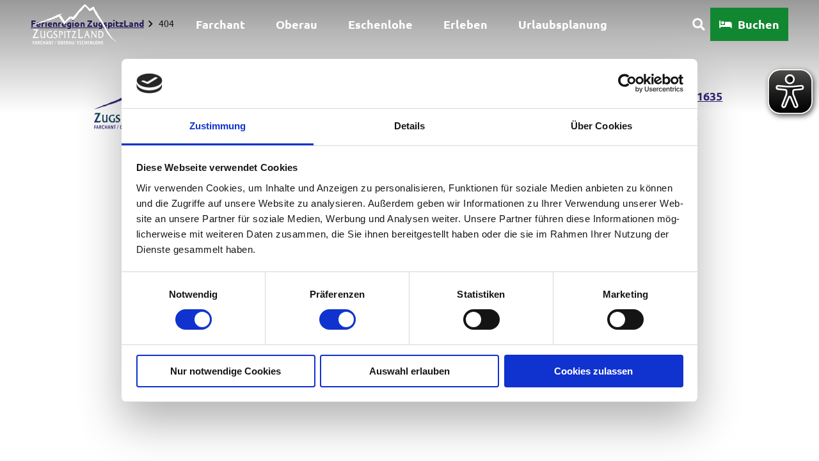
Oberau (296, 24)
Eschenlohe (380, 24)
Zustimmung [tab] (217, 125)
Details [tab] (409, 125)
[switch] (337, 319)
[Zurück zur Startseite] (73, 24)
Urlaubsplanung (562, 24)
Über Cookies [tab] (601, 125)
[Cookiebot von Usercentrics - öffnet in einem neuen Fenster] (627, 83)
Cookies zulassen (593, 371)
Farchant (220, 24)
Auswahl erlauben (409, 371)
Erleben (465, 24)
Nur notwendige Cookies (225, 371)
